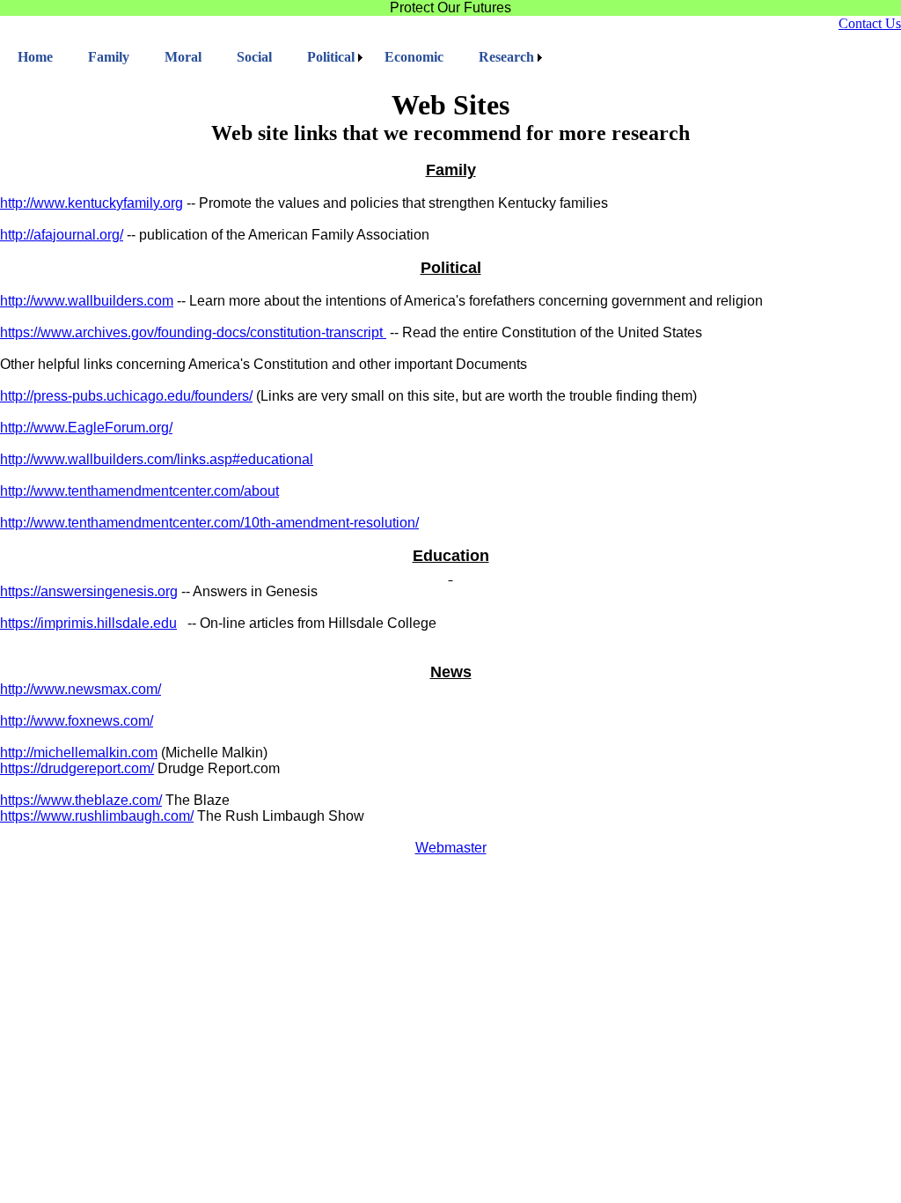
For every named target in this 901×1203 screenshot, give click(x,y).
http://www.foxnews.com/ (76, 720)
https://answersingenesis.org (89, 591)
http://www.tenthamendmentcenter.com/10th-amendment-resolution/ (209, 522)
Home (35, 56)
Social (254, 56)
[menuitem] (35, 57)
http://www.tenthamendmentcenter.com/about (139, 490)
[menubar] (273, 57)
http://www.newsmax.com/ (80, 689)
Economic (414, 56)
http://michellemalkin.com (78, 752)
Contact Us (870, 23)
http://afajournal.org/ (61, 234)
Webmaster (451, 847)
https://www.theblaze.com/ (81, 800)
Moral (183, 56)
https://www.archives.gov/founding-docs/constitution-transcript (191, 332)
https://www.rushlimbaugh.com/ (97, 815)
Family (108, 56)
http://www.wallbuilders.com (86, 300)
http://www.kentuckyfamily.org (91, 203)
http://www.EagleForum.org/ (86, 427)
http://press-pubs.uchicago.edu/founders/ (126, 395)
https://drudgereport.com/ (77, 768)
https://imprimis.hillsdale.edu (88, 623)
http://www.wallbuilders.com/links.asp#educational (156, 459)
